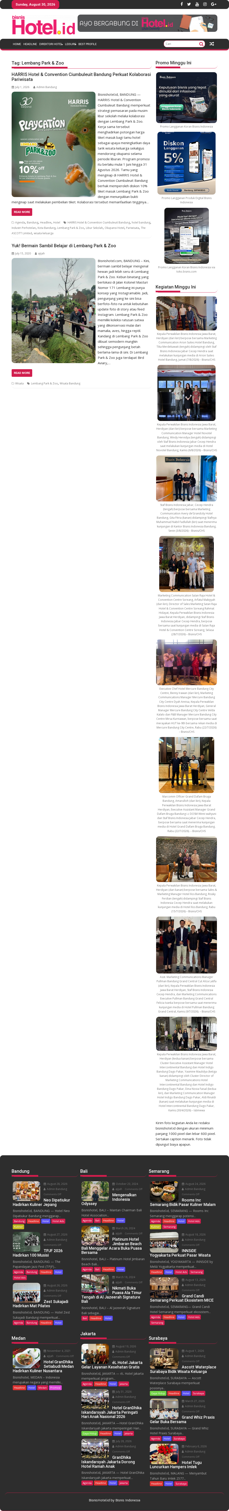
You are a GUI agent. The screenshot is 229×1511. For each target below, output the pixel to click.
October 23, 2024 (126, 1184)
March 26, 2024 (125, 1228)
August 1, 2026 (194, 1351)
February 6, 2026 (196, 1446)
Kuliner (18, 1226)
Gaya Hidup (90, 1433)
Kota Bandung (46, 228)
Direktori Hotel (51, 44)
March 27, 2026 (195, 1401)
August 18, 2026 (195, 1234)
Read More (22, 212)
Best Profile (87, 44)
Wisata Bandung (70, 383)
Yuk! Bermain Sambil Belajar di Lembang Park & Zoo (64, 245)
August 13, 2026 (195, 1280)
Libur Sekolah (94, 228)
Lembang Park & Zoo (70, 228)
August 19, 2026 (125, 1346)
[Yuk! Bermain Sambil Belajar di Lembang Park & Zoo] (53, 260)
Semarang (169, 1226)
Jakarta (124, 1383)
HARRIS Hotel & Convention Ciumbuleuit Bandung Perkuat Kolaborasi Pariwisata (81, 77)
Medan (42, 1387)
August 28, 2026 (57, 1184)
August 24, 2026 (195, 1184)
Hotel (56, 222)
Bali (97, 1220)
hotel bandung (141, 222)
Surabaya (198, 1393)
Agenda (20, 222)
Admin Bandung (46, 87)
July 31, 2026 (123, 1392)
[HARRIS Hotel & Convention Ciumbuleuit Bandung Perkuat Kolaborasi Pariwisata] (53, 94)
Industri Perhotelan (24, 228)
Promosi (55, 1387)
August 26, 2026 (57, 1285)
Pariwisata (132, 228)
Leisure (70, 44)
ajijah (41, 253)
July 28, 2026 (123, 1441)
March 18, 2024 (125, 1277)
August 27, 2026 (57, 1234)
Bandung (32, 222)
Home (17, 44)
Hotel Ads (58, 1221)
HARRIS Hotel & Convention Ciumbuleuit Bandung (99, 222)
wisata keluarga (43, 233)
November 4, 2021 (59, 1351)
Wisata (19, 383)
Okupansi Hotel (114, 228)
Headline (30, 44)
